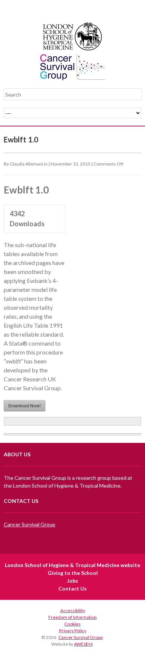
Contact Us (72, 588)
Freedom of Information (72, 617)
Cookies (72, 624)
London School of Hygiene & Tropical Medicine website (72, 565)
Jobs (72, 580)
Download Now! (24, 405)
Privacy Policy (72, 630)
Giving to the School (73, 573)
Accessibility (72, 610)
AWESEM (83, 644)
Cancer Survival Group (29, 524)
